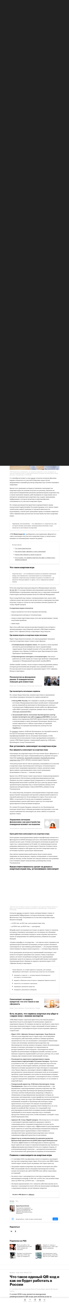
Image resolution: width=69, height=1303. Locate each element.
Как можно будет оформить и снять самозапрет (30, 551)
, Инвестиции (23, 828)
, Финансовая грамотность (34, 685)
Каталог (35, 1301)
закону (19, 913)
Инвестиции (13, 685)
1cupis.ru (38, 717)
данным (15, 731)
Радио (44, 1301)
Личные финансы (14, 828)
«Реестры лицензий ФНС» (21, 711)
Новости (30, 1301)
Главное (25, 1301)
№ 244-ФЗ (13, 590)
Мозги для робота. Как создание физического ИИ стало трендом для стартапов (24, 1247)
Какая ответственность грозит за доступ (28, 554)
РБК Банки (12, 1272)
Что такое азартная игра (23, 548)
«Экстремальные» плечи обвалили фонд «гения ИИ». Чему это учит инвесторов (50, 1254)
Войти (55, 1219)
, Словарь (37, 1008)
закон (33, 478)
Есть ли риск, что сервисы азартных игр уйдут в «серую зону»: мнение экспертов (35, 558)
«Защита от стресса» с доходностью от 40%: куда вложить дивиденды (50, 1246)
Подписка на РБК (18, 1241)
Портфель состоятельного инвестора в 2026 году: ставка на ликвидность (24, 1254)
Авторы (12, 1201)
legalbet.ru (16, 728)
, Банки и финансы (19, 1008)
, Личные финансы (21, 685)
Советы (39, 1301)
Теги (17, 1201)
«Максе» (31, 1194)
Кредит (12, 1008)
